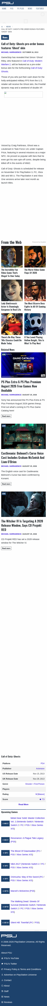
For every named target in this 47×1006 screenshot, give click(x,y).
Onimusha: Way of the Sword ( (25, 877)
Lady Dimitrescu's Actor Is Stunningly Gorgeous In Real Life (11, 306)
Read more (6, 416)
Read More (23, 804)
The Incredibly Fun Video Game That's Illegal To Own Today (10, 272)
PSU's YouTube (11, 958)
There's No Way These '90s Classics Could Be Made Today (11, 340)
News (30, 8)
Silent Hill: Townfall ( (20, 922)
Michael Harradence (11, 52)
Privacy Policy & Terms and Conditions (22, 969)
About (6, 986)
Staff (5, 991)
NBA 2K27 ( (16, 864)
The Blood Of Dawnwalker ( (24, 851)
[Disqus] (23, 650)
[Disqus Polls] (23, 586)
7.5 (42, 799)
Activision (40, 769)
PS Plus (20, 8)
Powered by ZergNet (39, 242)
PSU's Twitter (10, 964)
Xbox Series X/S (24, 854)
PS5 (11, 8)
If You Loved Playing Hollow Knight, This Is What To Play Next (34, 340)
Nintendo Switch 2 (30, 864)
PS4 (42, 763)
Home (4, 8)
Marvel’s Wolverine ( (20, 891)
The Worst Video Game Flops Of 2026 (34, 271)
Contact (7, 980)
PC (22, 825)
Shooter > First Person (34, 784)
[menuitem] (4, 8)
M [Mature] (40, 794)
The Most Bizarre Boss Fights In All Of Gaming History (35, 306)
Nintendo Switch (25, 821)
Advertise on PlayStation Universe (20, 975)
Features (40, 8)
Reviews (7, 1002)
